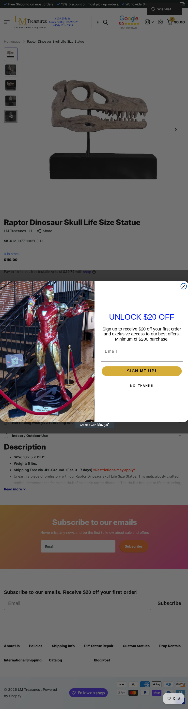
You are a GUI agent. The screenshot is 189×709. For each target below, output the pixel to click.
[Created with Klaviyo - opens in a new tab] (92, 425)
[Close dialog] (182, 286)
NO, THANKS (140, 385)
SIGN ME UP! (140, 371)
